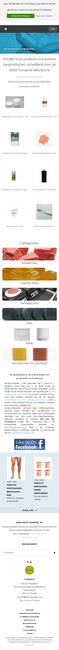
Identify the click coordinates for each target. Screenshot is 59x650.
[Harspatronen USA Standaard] (29, 354)
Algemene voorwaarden (29, 617)
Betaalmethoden (29, 623)
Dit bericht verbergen (20, 16)
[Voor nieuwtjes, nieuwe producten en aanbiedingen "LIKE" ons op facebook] (29, 444)
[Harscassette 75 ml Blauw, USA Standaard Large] (44, 175)
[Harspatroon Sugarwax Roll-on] (14, 175)
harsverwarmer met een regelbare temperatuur (26, 400)
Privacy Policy (29, 620)
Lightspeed (29, 645)
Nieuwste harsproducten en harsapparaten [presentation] (29, 81)
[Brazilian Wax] (29, 254)
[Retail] (29, 334)
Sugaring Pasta (30, 282)
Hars (29, 323)
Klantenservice (29, 630)
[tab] (29, 77)
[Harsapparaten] (29, 294)
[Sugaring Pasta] (29, 274)
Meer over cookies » (44, 16)
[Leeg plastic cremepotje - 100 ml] (14, 102)
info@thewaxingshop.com (31, 597)
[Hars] (29, 314)
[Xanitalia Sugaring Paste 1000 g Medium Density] (44, 102)
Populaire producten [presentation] (29, 86)
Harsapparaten (29, 303)
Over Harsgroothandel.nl (29, 613)
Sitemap (29, 633)
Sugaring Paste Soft (14, 226)
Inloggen (29, 610)
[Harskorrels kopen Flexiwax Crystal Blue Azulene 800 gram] (14, 138)
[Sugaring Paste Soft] (14, 212)
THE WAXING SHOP (38, 534)
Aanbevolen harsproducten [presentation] (29, 77)
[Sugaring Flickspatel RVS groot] (44, 212)
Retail (29, 343)
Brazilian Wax (30, 262)
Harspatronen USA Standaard (29, 363)
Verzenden (29, 627)
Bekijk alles (28, 510)
